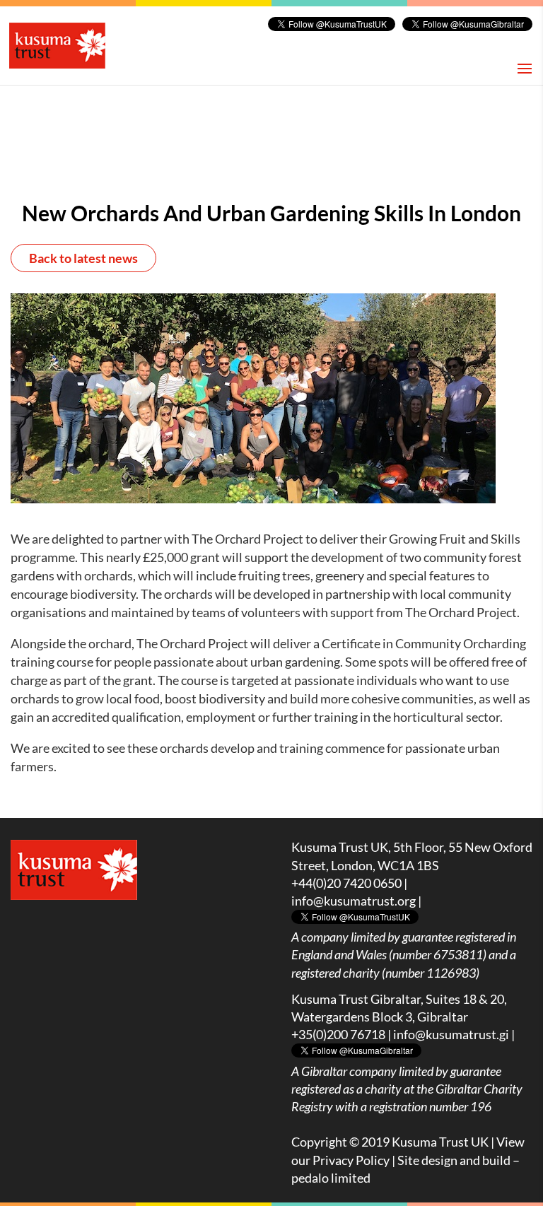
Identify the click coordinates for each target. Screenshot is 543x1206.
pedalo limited (330, 1177)
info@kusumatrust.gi (451, 1034)
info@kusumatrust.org (353, 900)
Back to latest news (83, 258)
